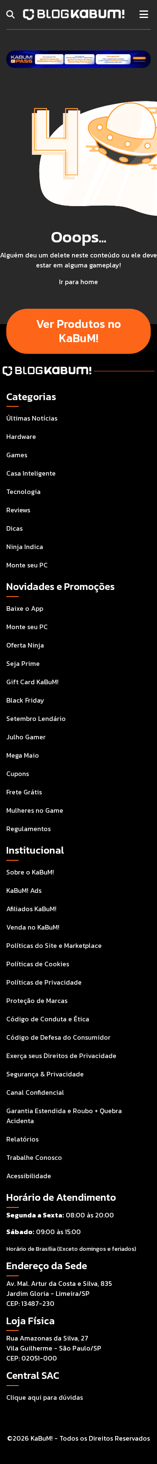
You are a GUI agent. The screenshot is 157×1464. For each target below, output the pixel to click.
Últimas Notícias (31, 418)
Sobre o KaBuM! (30, 872)
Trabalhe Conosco (34, 1157)
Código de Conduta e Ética (47, 1019)
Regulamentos (28, 829)
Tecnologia (23, 491)
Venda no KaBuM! (32, 927)
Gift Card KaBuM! (32, 682)
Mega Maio (22, 755)
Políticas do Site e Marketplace (54, 945)
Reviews (18, 510)
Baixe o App (24, 608)
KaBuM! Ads (23, 890)
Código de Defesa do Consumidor (58, 1037)
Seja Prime (23, 663)
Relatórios (22, 1139)
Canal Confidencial (35, 1092)
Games (16, 455)
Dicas (14, 528)
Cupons (17, 774)
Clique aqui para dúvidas (44, 1397)
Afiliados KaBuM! (31, 909)
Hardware (21, 436)
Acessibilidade (28, 1176)
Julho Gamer (26, 737)
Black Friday (25, 700)
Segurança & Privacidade (45, 1074)
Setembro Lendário (36, 718)
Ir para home (78, 282)
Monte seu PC (27, 565)
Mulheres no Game (34, 810)
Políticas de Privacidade (44, 982)
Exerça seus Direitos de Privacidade (61, 1056)
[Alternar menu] (144, 15)
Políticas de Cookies (37, 964)
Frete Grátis (24, 792)
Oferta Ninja (25, 645)
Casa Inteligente (31, 473)
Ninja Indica (24, 547)
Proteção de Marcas (36, 1000)
